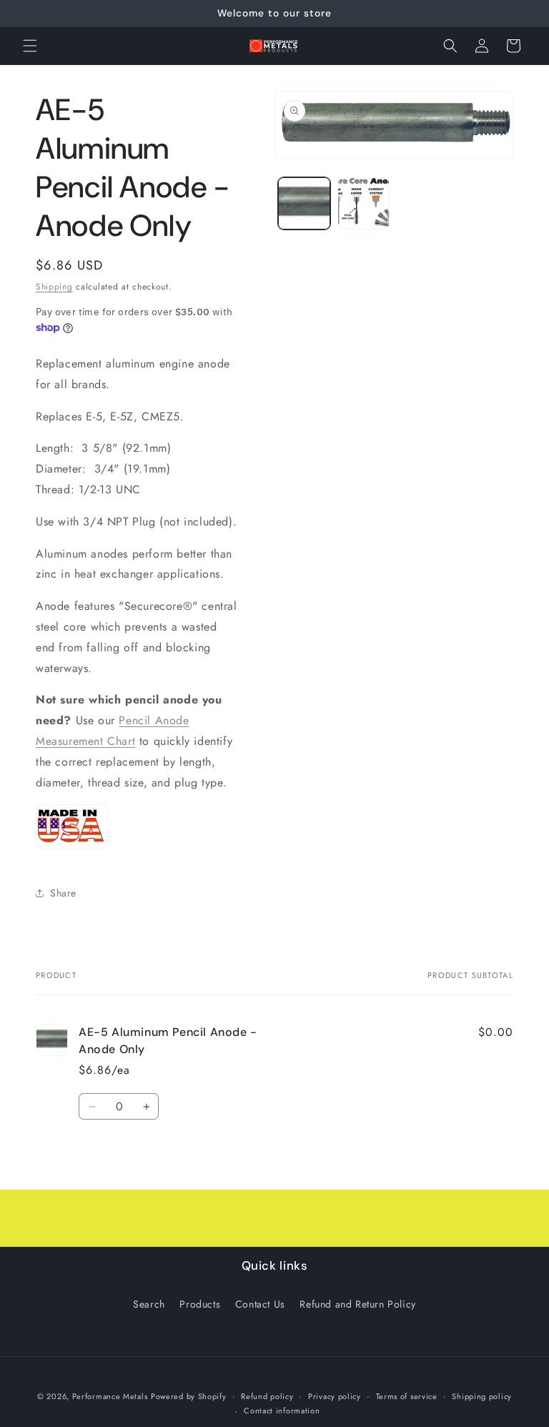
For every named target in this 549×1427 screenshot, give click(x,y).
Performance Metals (110, 1396)
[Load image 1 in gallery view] (304, 203)
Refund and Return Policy (357, 1304)
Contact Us (260, 1304)
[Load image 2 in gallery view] (363, 203)
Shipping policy (482, 1396)
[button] (30, 45)
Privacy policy (334, 1396)
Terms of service (406, 1396)
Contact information (282, 1410)
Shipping (54, 286)
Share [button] (63, 893)
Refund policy (267, 1396)
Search (149, 1304)
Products (199, 1304)
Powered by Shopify (189, 1396)
